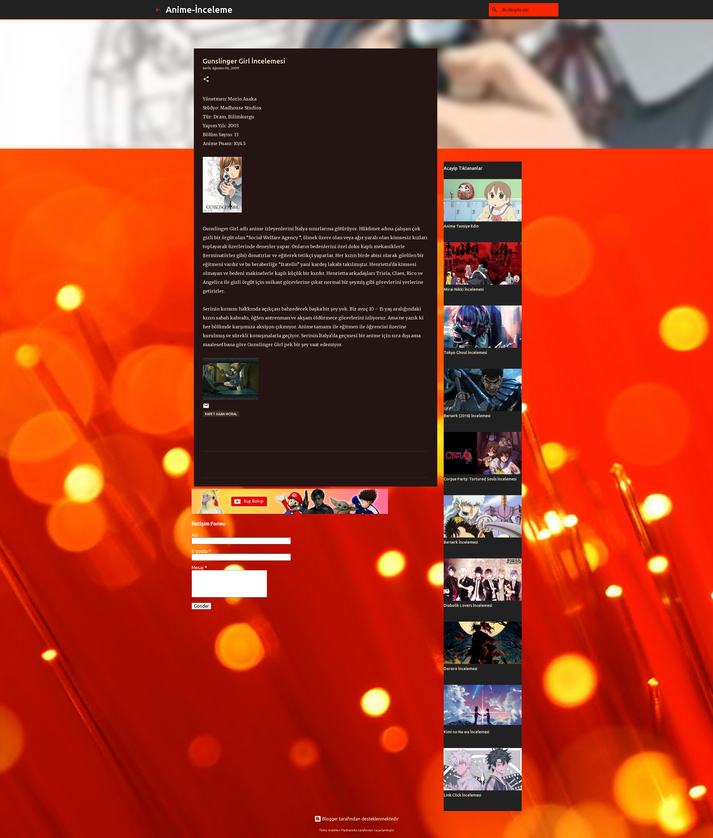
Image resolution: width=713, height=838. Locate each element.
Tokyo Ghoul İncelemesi (465, 352)
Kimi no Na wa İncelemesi (466, 732)
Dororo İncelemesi (460, 668)
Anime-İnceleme (199, 9)
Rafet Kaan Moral (221, 414)
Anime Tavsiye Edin (461, 226)
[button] (206, 79)
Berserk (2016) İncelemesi (467, 416)
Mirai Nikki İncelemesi (464, 289)
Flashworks (349, 830)
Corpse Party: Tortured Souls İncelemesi (480, 479)
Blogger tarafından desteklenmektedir (360, 818)
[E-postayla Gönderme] (206, 408)
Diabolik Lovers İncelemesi (468, 605)
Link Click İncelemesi (462, 795)
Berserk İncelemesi (461, 542)
